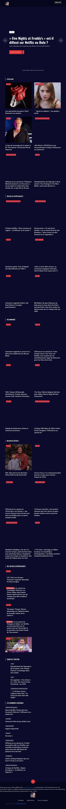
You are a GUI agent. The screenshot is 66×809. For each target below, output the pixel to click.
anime (37, 324)
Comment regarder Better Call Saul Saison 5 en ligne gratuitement (16, 305)
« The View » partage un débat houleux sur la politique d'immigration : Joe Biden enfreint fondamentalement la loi (47, 553)
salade (8, 401)
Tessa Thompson (43, 800)
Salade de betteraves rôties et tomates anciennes (16, 429)
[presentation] (5, 40)
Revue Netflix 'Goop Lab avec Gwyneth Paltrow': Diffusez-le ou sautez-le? (18, 712)
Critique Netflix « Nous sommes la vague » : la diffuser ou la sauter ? (18, 229)
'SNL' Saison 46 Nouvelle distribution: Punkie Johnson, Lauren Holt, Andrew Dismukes (17, 394)
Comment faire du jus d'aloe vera (17, 721)
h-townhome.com (28, 787)
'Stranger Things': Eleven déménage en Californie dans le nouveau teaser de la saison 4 (18, 612)
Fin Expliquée (39, 84)
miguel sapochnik (12, 729)
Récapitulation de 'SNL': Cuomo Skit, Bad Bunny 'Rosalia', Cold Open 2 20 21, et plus (17, 646)
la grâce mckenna (40, 201)
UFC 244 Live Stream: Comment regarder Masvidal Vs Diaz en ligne (18, 580)
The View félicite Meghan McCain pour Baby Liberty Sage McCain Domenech (47, 394)
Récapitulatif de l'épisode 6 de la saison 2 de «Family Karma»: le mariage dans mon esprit (20, 669)
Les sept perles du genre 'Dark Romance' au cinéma (16, 112)
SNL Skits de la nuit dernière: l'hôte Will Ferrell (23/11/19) (16, 474)
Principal (20, 800)
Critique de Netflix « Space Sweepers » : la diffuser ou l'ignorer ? (15, 770)
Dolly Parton (30, 800)
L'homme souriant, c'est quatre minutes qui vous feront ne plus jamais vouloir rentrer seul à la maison (46, 512)
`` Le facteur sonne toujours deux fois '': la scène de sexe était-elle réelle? (19, 694)
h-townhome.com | (21, 803)
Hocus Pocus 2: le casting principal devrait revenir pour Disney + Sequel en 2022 (47, 475)
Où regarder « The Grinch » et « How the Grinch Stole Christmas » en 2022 (20, 682)
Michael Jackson (11, 154)
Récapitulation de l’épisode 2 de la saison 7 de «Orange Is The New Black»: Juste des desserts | (47, 184)
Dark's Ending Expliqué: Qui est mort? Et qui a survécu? (17, 760)
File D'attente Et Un (11, 522)
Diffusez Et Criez (40, 482)
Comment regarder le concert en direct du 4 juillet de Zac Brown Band (17, 354)
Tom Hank (9, 482)
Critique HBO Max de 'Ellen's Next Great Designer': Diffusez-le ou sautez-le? (47, 430)
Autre (8, 84)
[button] (58, 2)
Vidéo (37, 522)
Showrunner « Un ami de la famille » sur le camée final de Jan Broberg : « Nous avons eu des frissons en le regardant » (46, 231)
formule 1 (9, 736)
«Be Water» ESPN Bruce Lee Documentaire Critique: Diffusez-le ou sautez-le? (47, 147)
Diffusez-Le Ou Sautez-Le (42, 118)
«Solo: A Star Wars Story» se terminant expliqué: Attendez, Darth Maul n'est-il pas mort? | (46, 269)
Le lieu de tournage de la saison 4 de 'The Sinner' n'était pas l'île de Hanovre (18, 147)
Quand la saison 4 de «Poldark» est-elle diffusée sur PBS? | (17, 268)
